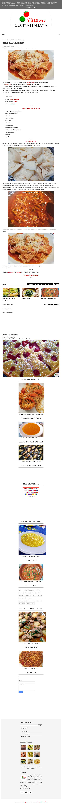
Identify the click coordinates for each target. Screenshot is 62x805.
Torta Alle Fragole (9, 337)
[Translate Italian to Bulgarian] (30, 489)
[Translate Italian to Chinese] (32, 489)
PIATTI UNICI (39, 595)
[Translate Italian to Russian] (29, 494)
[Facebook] (22, 792)
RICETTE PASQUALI (32, 600)
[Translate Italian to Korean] (30, 492)
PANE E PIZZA (28, 595)
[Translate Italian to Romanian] (26, 494)
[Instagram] (26, 792)
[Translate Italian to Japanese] (27, 492)
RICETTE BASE (21, 598)
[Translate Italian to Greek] (37, 491)
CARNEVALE (31, 590)
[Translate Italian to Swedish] (36, 494)
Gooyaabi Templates (42, 802)
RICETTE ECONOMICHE (23, 600)
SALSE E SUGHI (22, 603)
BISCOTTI (20, 590)
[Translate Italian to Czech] (37, 489)
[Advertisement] (31, 508)
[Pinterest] (30, 792)
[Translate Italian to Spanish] (33, 494)
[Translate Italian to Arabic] (27, 489)
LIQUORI (38, 592)
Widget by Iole (31, 496)
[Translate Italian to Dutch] (27, 491)
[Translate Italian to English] (30, 491)
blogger (46, 304)
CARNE (25, 590)
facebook (56, 304)
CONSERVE (37, 590)
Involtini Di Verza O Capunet (9, 299)
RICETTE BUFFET (29, 598)
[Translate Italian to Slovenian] (31, 494)
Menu (3, 34)
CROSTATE (21, 592)
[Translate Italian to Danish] (25, 491)
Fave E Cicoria (26, 298)
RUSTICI (39, 600)
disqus (51, 304)
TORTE (28, 603)
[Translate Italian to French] (32, 491)
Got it (35, 7)
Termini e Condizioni (25, 734)
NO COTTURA (21, 595)
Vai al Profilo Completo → (26, 786)
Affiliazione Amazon (25, 736)
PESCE (34, 595)
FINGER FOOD (27, 592)
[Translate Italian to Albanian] (25, 489)
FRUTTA (33, 592)
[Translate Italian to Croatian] (34, 489)
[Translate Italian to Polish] (34, 492)
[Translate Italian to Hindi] (25, 492)
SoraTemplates (24, 802)
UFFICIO (32, 603)
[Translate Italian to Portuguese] (37, 492)
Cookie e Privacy (24, 731)
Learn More (29, 7)
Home (4, 40)
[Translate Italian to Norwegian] (32, 492)
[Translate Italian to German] (34, 491)
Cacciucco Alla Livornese (48, 298)
